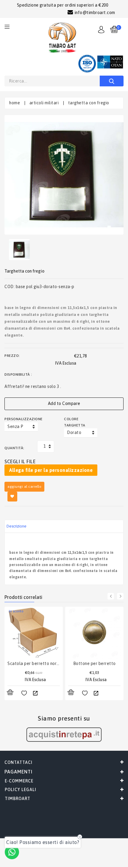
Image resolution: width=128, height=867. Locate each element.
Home (14, 102)
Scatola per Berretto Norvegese (33, 663)
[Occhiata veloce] (35, 693)
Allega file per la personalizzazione (51, 470)
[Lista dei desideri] (24, 693)
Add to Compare (64, 403)
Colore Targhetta (74, 422)
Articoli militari (44, 102)
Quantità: (14, 448)
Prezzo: (12, 356)
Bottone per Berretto (94, 663)
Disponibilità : (18, 374)
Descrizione (16, 526)
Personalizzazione (20, 419)
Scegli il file (19, 461)
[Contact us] (12, 852)
